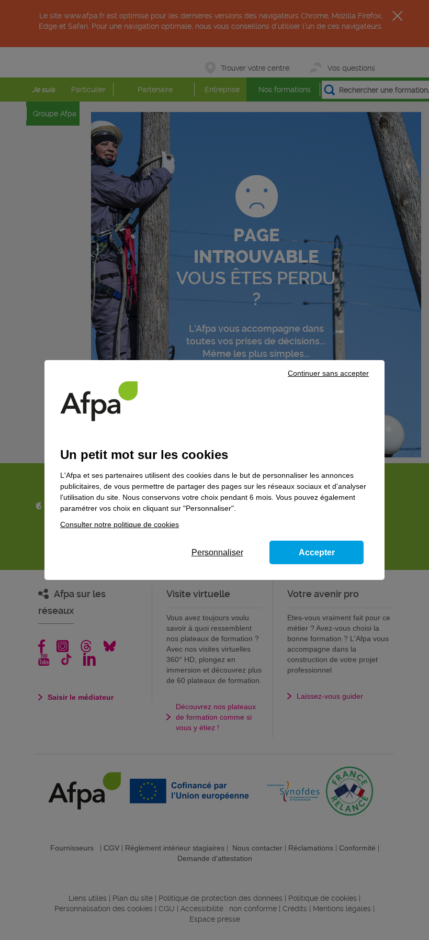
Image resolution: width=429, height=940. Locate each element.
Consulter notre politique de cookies (119, 524)
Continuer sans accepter (328, 373)
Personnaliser (217, 552)
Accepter (317, 552)
